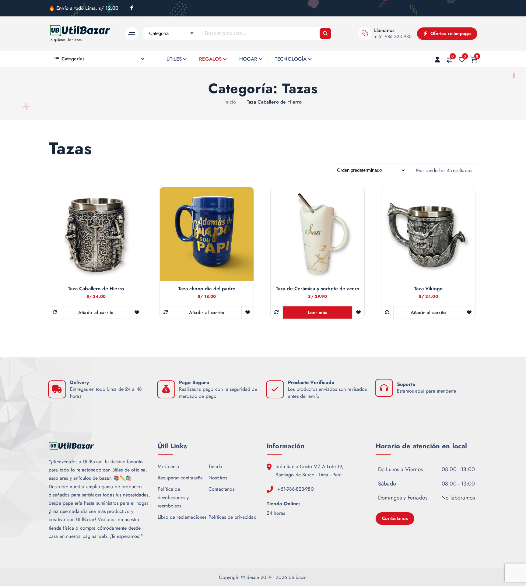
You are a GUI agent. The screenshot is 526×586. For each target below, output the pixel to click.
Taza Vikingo (428, 289)
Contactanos (221, 488)
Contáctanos (395, 518)
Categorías (73, 58)
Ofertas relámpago (450, 33)
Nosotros (218, 477)
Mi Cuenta (168, 466)
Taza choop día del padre (206, 289)
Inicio (230, 101)
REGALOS (210, 58)
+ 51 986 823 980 (393, 36)
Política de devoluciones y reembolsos (173, 497)
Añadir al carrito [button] (96, 312)
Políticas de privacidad (233, 517)
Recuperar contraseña (180, 477)
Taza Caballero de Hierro (274, 101)
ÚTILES (174, 58)
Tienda (215, 466)
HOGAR (248, 58)
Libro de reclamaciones (182, 517)
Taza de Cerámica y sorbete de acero (317, 289)
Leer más (317, 312)
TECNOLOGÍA (291, 58)
